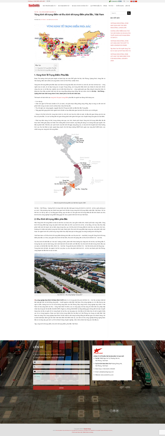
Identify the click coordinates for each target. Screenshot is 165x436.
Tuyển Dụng (120, 6)
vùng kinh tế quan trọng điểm (59, 97)
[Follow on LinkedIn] (47, 1)
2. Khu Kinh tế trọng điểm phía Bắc (46, 70)
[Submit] (129, 13)
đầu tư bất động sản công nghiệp (82, 430)
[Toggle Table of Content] (55, 65)
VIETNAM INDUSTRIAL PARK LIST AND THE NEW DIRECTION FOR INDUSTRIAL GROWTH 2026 (120, 57)
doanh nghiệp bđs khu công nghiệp (94, 430)
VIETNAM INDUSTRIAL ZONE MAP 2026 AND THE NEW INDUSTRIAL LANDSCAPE (119, 25)
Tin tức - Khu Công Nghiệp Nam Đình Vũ (45, 12)
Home (128, 1)
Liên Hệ (127, 6)
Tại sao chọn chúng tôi (80, 6)
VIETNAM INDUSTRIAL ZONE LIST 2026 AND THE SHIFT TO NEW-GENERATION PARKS (120, 43)
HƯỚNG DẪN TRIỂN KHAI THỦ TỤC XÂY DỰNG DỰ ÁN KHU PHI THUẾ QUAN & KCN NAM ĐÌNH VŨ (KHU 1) (120, 34)
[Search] (124, 1)
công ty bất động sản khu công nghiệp (69, 430)
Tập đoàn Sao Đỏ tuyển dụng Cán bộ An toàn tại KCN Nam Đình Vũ (121, 50)
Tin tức (111, 6)
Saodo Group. (87, 429)
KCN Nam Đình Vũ (63, 6)
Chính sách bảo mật (77, 432)
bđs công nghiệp (59, 430)
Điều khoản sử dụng (88, 432)
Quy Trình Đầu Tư (96, 6)
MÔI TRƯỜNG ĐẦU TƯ (49, 6)
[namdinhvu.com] (34, 6)
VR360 (105, 6)
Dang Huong (54, 19)
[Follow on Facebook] (46, 1)
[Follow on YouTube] (49, 1)
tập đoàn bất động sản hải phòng (106, 430)
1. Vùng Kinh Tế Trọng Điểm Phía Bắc (46, 68)
